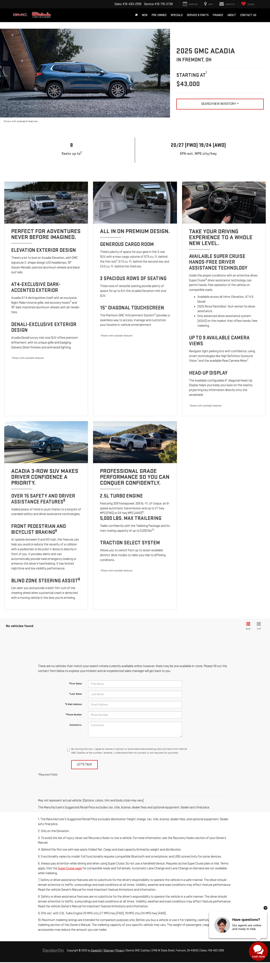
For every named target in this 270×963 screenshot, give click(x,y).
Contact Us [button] (248, 15)
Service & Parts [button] (198, 15)
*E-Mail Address (73, 704)
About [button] (231, 15)
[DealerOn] (53, 950)
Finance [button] (218, 15)
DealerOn (96, 950)
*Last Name (75, 694)
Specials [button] (177, 15)
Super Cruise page (70, 868)
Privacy (120, 950)
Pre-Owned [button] (159, 15)
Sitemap (109, 950)
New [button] (144, 15)
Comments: (76, 725)
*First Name (75, 683)
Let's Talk (84, 764)
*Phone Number (74, 714)
